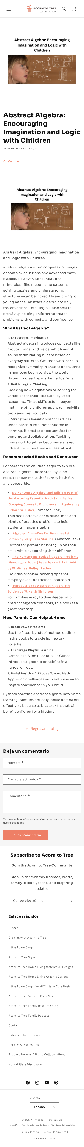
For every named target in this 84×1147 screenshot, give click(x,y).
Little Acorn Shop (21, 947)
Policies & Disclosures (24, 1045)
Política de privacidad (55, 1131)
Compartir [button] (15, 161)
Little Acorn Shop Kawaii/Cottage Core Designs (41, 986)
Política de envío (29, 1131)
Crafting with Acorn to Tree (27, 937)
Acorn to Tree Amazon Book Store (32, 996)
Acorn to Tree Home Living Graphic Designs (38, 976)
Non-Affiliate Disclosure (25, 1064)
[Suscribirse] (70, 901)
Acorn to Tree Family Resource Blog (33, 1006)
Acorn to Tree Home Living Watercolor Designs (41, 967)
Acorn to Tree (38, 1119)
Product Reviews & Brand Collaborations (37, 1054)
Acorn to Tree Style (22, 957)
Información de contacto (44, 1138)
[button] (8, 9)
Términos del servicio (63, 1125)
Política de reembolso (34, 1125)
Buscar (13, 928)
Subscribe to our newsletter (28, 1035)
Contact (14, 1025)
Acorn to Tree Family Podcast (29, 1015)
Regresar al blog (45, 728)
